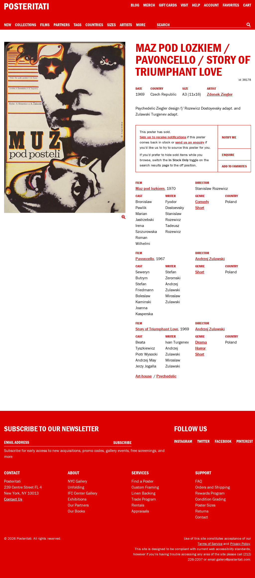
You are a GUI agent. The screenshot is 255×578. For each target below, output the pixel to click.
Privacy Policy (240, 543)
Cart (247, 4)
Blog (135, 4)
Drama (201, 342)
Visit (184, 4)
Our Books (76, 510)
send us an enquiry (189, 142)
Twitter (203, 441)
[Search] (248, 25)
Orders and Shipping (212, 487)
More (140, 24)
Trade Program (143, 499)
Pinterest (244, 441)
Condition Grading (210, 499)
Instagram (183, 441)
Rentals (137, 505)
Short (199, 207)
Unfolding (76, 487)
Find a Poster (142, 481)
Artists (126, 24)
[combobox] (204, 25)
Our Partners (78, 505)
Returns (201, 510)
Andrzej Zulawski (210, 258)
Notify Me (229, 137)
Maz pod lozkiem (150, 188)
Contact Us (13, 499)
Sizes (111, 24)
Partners (62, 24)
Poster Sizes (205, 505)
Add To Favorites (234, 166)
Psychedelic (166, 375)
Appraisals (140, 510)
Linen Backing (143, 493)
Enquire (228, 154)
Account (211, 4)
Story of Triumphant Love (156, 328)
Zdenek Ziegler (219, 94)
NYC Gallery (77, 481)
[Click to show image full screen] (65, 127)
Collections (25, 24)
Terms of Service (210, 543)
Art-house (143, 375)
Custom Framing (145, 487)
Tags (77, 24)
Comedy (202, 201)
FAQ (198, 481)
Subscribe (122, 442)
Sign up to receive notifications (163, 137)
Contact (201, 516)
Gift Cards (168, 4)
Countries (94, 24)
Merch (149, 4)
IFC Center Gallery (82, 493)
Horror (200, 348)
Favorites (231, 4)
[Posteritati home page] (26, 6)
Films (45, 24)
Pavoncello (144, 258)
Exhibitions (77, 499)
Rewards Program (210, 493)
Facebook (223, 441)
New (7, 24)
